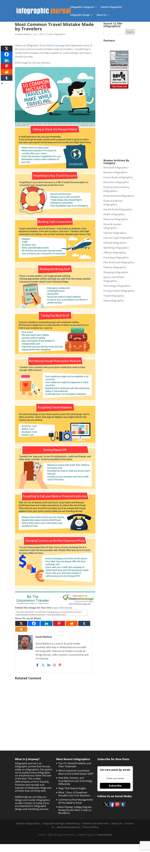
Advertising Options (68, 827)
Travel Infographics (55, 34)
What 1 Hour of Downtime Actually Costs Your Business (74, 794)
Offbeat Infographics (114, 252)
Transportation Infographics (119, 290)
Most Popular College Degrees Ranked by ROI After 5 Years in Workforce (75, 810)
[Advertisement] (55, 709)
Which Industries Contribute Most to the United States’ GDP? (76, 772)
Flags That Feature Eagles (72, 788)
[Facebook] (34, 623)
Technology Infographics (117, 285)
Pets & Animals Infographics (118, 262)
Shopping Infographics (115, 272)
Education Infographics (116, 182)
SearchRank (105, 834)
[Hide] (2, 83)
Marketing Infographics (116, 247)
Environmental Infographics (118, 195)
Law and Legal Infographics (118, 237)
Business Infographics (115, 172)
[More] (21, 629)
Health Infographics (114, 214)
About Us (101, 15)
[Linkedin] (46, 623)
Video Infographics (113, 300)
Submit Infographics (111, 7)
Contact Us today (32, 803)
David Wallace (25, 34)
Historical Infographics (115, 219)
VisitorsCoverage (55, 45)
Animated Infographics (115, 167)
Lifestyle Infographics (115, 242)
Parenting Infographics (116, 257)
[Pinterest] (59, 623)
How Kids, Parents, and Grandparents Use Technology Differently (75, 781)
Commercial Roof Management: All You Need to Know (75, 801)
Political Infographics (114, 267)
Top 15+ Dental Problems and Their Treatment (74, 765)
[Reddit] (72, 623)
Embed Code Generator (95, 823)
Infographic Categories (82, 7)
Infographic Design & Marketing (61, 823)
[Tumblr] (84, 623)
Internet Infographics (115, 233)
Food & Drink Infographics (117, 209)
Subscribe (115, 785)
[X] (21, 623)
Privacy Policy (91, 827)
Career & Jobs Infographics (118, 177)
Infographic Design (80, 15)
